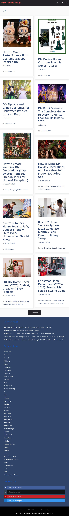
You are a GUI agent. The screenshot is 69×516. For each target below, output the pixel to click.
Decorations (45, 186)
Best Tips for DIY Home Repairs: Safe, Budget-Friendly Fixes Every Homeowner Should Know (16, 231)
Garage (6, 410)
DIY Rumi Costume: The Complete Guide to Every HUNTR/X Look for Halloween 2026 (51, 114)
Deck (5, 382)
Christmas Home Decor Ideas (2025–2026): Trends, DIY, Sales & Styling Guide (51, 286)
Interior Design (17, 304)
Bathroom (7, 352)
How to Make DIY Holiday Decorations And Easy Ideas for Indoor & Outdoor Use (51, 170)
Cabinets (7, 361)
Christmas (44, 300)
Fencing (6, 398)
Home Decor (24, 190)
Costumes (8, 71)
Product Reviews (9, 444)
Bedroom (7, 355)
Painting (7, 441)
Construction (8, 376)
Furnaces (7, 407)
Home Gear (48, 248)
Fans (5, 395)
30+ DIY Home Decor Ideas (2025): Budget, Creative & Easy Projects (16, 287)
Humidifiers (8, 426)
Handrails (7, 416)
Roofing (6, 450)
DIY (14, 71)
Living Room (8, 438)
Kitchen (6, 432)
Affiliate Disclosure (33, 510)
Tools (6, 469)
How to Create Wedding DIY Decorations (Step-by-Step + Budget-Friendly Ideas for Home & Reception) (15, 172)
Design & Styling (11, 190)
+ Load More (34, 313)
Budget (6, 358)
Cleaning (7, 373)
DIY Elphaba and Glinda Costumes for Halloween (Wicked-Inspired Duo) (16, 109)
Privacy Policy (45, 510)
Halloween (7, 413)
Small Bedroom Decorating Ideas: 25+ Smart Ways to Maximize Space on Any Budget (34, 337)
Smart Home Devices (11, 459)
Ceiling (6, 364)
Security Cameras (58, 248)
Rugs (5, 453)
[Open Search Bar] (57, 3)
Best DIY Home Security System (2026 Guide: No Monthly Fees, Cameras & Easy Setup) (48, 230)
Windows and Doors (11, 475)
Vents (5, 472)
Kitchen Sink (8, 435)
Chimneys (7, 367)
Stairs (6, 462)
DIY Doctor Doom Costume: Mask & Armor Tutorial (49, 62)
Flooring (7, 404)
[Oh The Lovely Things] (11, 3)
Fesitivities (42, 189)
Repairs (11, 249)
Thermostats (8, 466)
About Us (23, 510)
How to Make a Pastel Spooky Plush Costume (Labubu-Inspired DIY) (15, 57)
